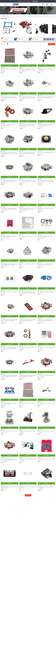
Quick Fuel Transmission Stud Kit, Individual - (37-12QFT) (46, 403)
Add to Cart (9, 65)
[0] (42, 4)
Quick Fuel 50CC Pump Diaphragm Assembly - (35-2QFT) (46, 152)
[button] (51, 4)
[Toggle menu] (5, 4)
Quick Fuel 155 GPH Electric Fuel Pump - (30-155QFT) (9, 431)
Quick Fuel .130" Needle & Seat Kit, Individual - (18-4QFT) (27, 347)
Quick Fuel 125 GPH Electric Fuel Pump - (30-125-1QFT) (46, 431)
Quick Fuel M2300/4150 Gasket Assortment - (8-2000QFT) (46, 291)
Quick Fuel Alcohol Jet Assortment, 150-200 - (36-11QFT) (27, 236)
